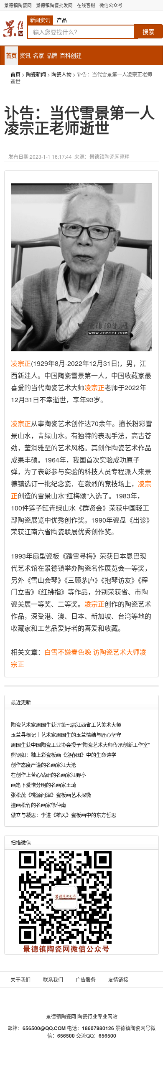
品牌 (51, 55)
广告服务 (86, 979)
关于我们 (20, 979)
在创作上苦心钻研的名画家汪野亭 (48, 774)
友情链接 (118, 979)
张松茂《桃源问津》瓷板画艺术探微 (51, 794)
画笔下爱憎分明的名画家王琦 (43, 784)
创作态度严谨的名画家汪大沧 (43, 764)
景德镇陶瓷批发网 (54, 5)
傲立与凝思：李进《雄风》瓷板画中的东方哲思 (63, 814)
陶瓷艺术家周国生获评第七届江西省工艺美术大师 (66, 724)
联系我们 (53, 979)
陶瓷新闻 (36, 74)
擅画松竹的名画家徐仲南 (38, 804)
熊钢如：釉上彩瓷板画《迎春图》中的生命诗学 (63, 754)
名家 (38, 55)
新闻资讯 (40, 19)
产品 (62, 19)
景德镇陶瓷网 (18, 5)
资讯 (25, 55)
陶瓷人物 (61, 74)
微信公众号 (110, 5)
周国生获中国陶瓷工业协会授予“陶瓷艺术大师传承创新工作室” (80, 744)
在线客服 (86, 5)
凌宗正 (21, 363)
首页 (11, 55)
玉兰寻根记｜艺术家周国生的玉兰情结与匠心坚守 (66, 734)
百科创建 (71, 55)
